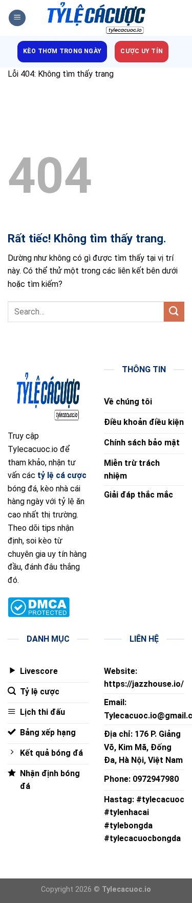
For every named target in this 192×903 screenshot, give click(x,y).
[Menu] (17, 18)
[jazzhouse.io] (96, 18)
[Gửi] (174, 312)
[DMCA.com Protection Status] (39, 607)
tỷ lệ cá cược (62, 475)
